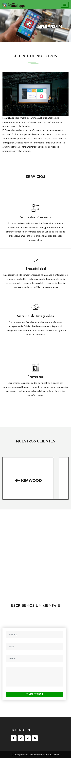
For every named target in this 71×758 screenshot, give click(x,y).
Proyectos (35, 377)
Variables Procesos (35, 217)
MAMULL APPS (51, 754)
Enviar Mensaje (34, 694)
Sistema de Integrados (35, 316)
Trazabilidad (35, 269)
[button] (5, 24)
